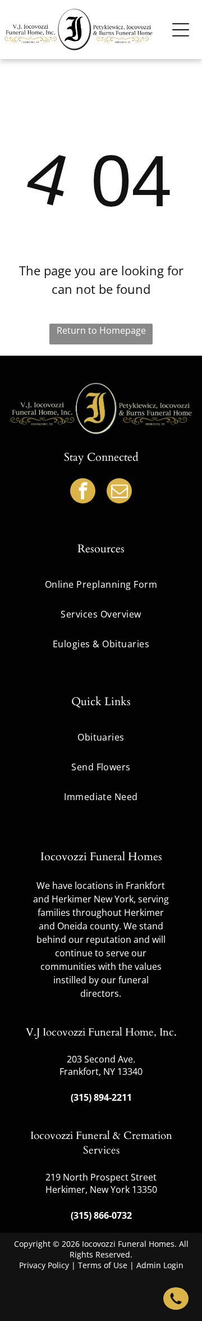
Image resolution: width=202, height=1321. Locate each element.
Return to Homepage (101, 330)
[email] (119, 492)
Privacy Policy (44, 1265)
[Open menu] (180, 29)
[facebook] (82, 492)
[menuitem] (101, 737)
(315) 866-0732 (101, 1215)
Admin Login (159, 1265)
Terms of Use (102, 1265)
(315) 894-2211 (101, 1097)
